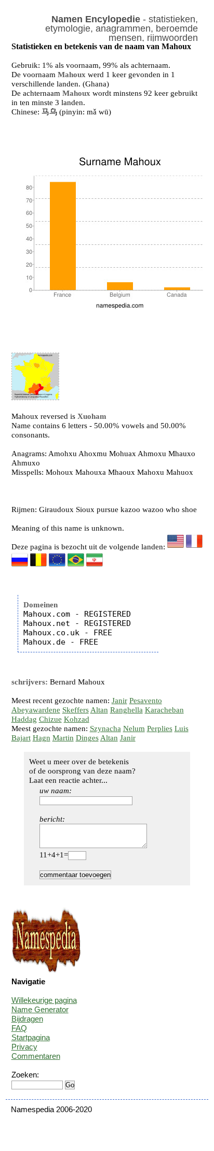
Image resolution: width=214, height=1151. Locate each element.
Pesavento (145, 700)
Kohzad (76, 719)
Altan (99, 710)
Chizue (50, 719)
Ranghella (126, 710)
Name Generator (40, 1009)
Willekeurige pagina (44, 1000)
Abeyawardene (35, 710)
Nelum (134, 728)
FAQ (19, 1028)
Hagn (41, 738)
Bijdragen (27, 1018)
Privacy (24, 1046)
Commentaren (35, 1056)
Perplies (159, 728)
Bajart (21, 738)
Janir (119, 700)
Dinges (87, 738)
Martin (63, 738)
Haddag (24, 719)
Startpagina (30, 1037)
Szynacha (105, 728)
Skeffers (75, 710)
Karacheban (164, 710)
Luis (182, 728)
